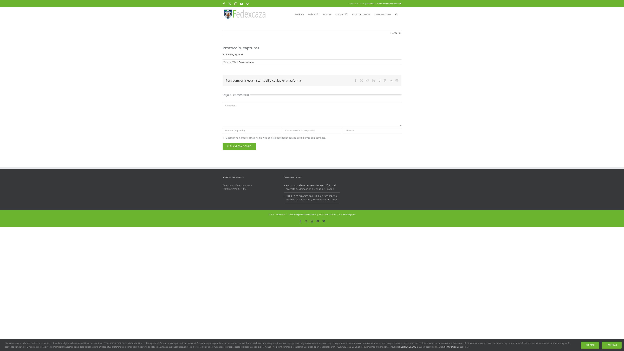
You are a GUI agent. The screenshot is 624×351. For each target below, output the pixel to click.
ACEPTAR (590, 345)
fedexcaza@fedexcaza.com (389, 3)
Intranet (370, 3)
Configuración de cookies (456, 346)
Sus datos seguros (347, 214)
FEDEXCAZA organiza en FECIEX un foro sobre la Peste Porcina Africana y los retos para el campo (312, 197)
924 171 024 (239, 188)
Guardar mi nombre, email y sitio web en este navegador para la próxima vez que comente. (276, 137)
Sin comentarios (246, 62)
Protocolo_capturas (233, 54)
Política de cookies (327, 214)
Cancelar (611, 345)
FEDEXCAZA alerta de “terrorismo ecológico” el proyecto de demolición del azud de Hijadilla (311, 187)
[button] (396, 14)
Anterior (396, 32)
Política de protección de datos (302, 214)
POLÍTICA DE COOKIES (410, 346)
